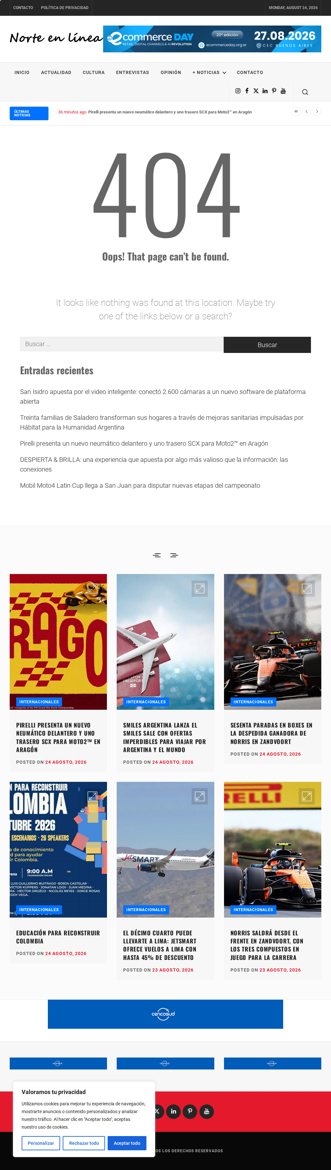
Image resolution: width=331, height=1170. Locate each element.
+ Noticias (206, 72)
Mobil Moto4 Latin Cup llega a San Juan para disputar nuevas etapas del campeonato (140, 485)
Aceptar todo (127, 1143)
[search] (305, 91)
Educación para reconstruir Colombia (58, 937)
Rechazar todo (84, 1143)
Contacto (23, 7)
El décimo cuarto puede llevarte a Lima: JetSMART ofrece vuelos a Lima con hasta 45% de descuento (159, 945)
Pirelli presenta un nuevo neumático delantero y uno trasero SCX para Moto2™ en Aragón (144, 443)
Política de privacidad (65, 7)
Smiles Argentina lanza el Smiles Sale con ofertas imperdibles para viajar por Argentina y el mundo (164, 737)
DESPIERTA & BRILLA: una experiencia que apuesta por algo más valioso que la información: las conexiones (154, 464)
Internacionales (39, 702)
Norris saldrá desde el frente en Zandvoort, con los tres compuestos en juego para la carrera (267, 945)
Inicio (22, 72)
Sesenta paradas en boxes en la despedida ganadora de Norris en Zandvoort (271, 733)
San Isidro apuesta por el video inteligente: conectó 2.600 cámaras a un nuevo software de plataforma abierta (163, 396)
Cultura (94, 72)
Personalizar (41, 1143)
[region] (84, 1119)
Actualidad (56, 72)
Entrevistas (132, 72)
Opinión (171, 72)
